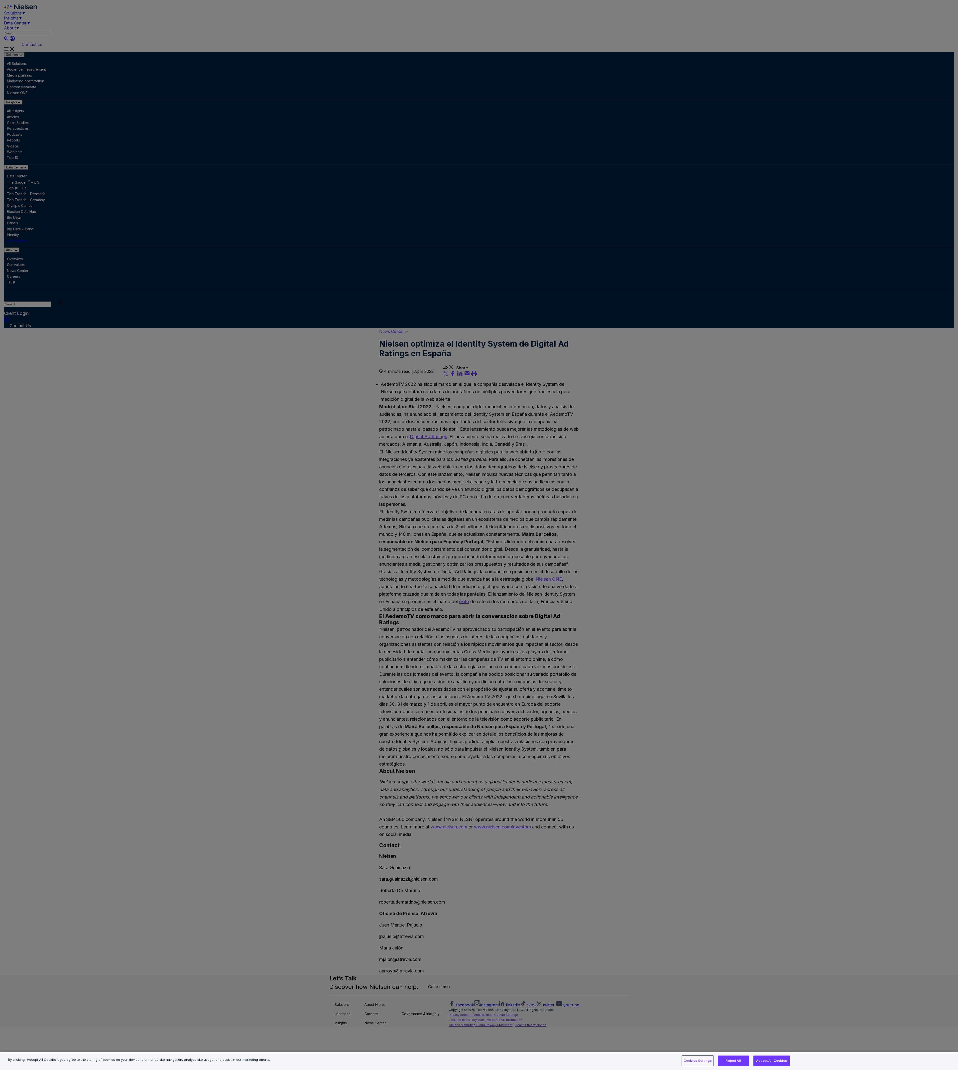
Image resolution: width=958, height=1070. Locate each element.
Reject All (733, 1061)
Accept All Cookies (771, 1061)
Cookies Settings (698, 1061)
